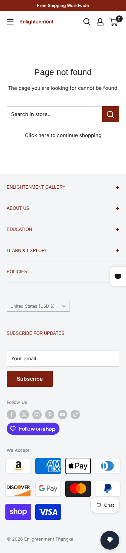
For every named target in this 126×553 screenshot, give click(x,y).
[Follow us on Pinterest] (49, 414)
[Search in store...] (110, 114)
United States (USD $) (32, 306)
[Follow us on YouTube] (62, 414)
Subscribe (30, 378)
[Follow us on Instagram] (37, 414)
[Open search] (87, 21)
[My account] (100, 21)
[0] (114, 22)
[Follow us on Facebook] (11, 414)
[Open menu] (10, 21)
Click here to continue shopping (63, 135)
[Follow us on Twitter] (24, 414)
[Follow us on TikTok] (75, 414)
